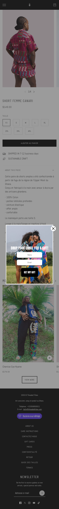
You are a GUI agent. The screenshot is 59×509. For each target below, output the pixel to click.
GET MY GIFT (29, 272)
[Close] (53, 228)
